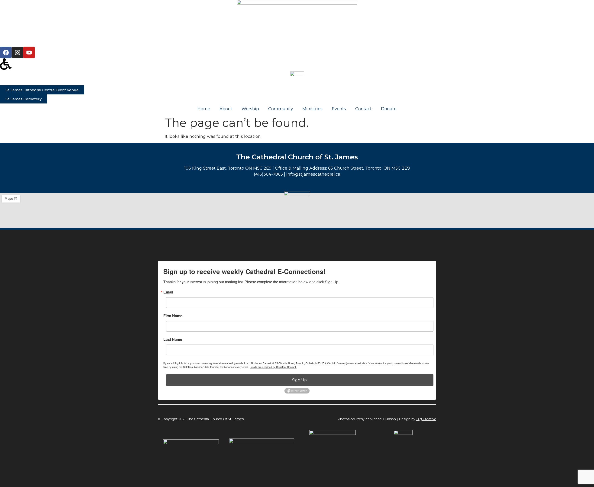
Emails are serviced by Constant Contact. (273, 367)
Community (280, 108)
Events (339, 108)
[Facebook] (6, 52)
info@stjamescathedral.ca (313, 174)
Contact (363, 108)
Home (203, 108)
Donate (389, 108)
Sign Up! (299, 380)
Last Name (172, 339)
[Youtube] (29, 52)
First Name (172, 316)
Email (168, 292)
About (226, 108)
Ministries (312, 108)
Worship (250, 108)
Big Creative (426, 419)
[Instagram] (17, 52)
